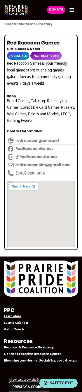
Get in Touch (14, 329)
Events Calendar (16, 323)
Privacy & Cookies (28, 387)
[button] (56, 10)
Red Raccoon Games (33, 42)
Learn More (12, 316)
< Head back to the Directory (28, 24)
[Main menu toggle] (72, 10)
